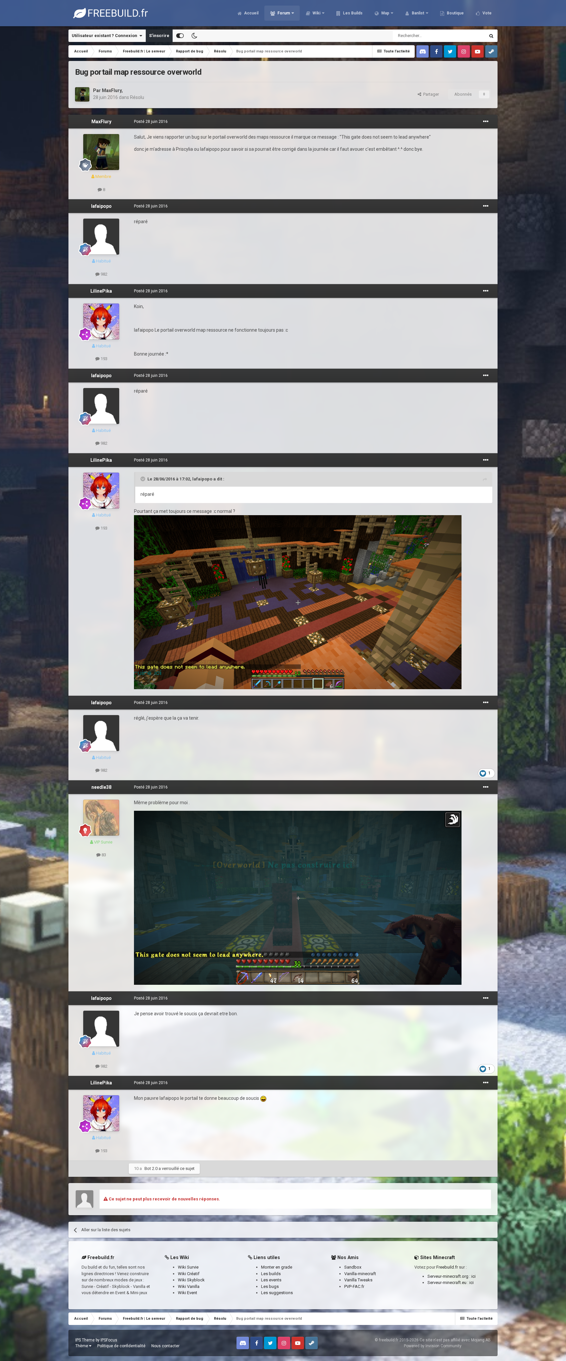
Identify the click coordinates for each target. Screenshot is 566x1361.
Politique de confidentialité (121, 1346)
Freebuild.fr (447, 1267)
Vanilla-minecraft (360, 1273)
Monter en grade (276, 1267)
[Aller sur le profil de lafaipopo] (101, 237)
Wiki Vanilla (188, 1286)
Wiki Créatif (188, 1273)
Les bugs (270, 1286)
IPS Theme (85, 1340)
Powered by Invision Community (433, 1346)
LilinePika (101, 291)
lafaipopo (101, 206)
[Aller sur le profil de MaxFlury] (82, 94)
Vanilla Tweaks (358, 1279)
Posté (151, 121)
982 (103, 274)
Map (384, 13)
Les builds (271, 1273)
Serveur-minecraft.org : (449, 1276)
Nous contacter (165, 1346)
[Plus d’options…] (485, 122)
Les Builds (352, 13)
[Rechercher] (491, 35)
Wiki (315, 13)
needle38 (101, 787)
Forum (283, 13)
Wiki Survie (188, 1267)
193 (103, 358)
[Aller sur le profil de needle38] (101, 818)
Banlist (417, 13)
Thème (82, 1346)
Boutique (455, 13)
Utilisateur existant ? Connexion (105, 35)
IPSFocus (109, 1340)
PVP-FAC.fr (354, 1286)
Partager (430, 94)
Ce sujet (468, 35)
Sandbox (352, 1267)
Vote (486, 13)
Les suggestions (277, 1292)
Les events (271, 1279)
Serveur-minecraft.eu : (448, 1282)
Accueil (250, 13)
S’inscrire (159, 35)
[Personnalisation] (180, 35)
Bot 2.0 (151, 1168)
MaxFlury (112, 90)
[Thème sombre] (194, 35)
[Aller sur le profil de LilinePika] (101, 321)
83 (103, 854)
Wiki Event (187, 1292)
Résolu (137, 97)
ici (473, 1276)
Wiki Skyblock (191, 1279)
